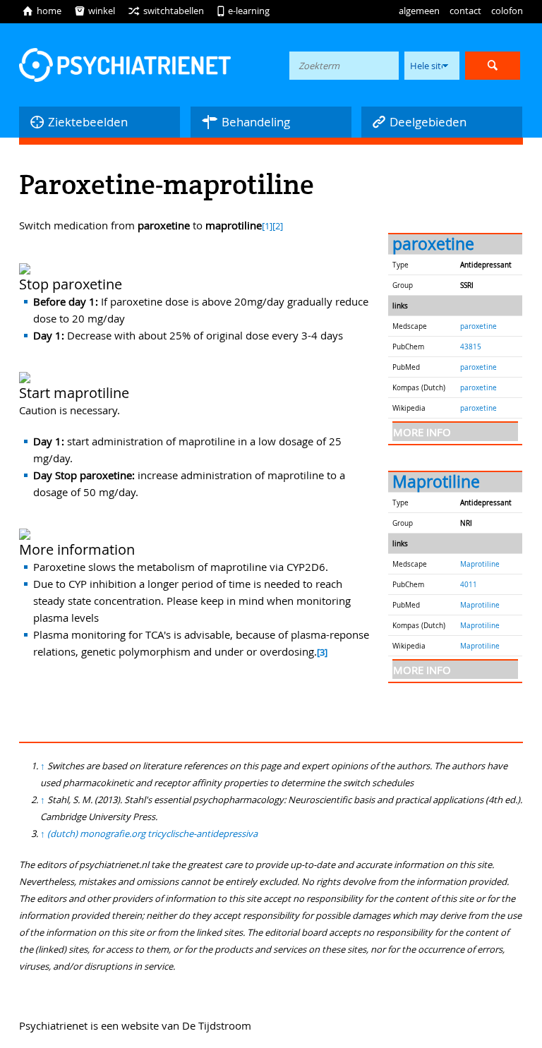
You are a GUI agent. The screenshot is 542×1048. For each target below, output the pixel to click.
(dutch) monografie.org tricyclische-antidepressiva (152, 833)
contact (465, 10)
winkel (94, 10)
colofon (507, 10)
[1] (267, 226)
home (41, 10)
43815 (470, 346)
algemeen (419, 10)
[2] (277, 226)
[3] (322, 652)
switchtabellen (166, 10)
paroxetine (433, 244)
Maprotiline (436, 482)
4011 (468, 584)
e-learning (243, 10)
